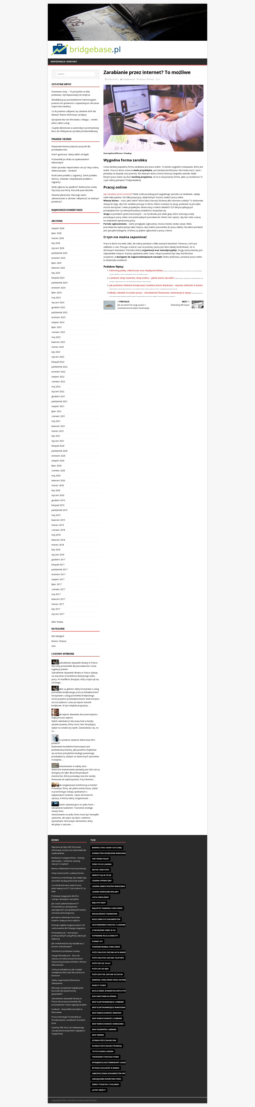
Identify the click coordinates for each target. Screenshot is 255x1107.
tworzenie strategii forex (105, 1057)
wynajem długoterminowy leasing (109, 1062)
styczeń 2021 (58, 440)
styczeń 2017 (58, 614)
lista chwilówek (100, 897)
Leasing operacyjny (102, 880)
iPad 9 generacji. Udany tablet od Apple (70, 154)
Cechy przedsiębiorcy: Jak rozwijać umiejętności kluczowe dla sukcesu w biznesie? (68, 972)
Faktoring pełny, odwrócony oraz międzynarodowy (136, 270)
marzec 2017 (58, 604)
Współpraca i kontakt (64, 61)
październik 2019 (59, 510)
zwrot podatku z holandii (105, 1084)
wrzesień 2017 (58, 574)
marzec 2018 (58, 544)
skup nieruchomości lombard (107, 1018)
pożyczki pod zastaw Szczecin (107, 974)
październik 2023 (59, 312)
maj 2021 (56, 421)
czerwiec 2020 (58, 470)
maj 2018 (56, 534)
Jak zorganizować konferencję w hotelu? (78, 785)
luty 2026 (56, 243)
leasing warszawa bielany (105, 892)
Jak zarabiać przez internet (117, 194)
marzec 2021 (58, 431)
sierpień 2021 (58, 406)
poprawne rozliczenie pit (105, 935)
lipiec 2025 (57, 262)
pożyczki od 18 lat (101, 963)
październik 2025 (59, 253)
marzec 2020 (58, 485)
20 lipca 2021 (112, 79)
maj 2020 (56, 475)
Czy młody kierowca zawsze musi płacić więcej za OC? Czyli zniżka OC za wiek (69, 888)
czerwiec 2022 (58, 381)
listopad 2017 (58, 564)
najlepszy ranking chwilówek (107, 908)
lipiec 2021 (57, 411)
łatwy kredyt (99, 1090)
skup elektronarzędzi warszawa (108, 1007)
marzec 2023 (58, 346)
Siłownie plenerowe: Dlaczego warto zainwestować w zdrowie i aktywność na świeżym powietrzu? (75, 198)
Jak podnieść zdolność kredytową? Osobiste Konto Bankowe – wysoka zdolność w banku (156, 285)
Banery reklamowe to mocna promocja (69, 868)
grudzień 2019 (58, 500)
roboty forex (99, 985)
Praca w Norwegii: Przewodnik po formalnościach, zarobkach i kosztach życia (68, 1019)
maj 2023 (56, 337)
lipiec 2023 (57, 327)
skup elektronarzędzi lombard (108, 1002)
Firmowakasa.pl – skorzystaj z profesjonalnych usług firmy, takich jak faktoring (69, 935)
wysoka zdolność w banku (105, 1068)
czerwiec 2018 (58, 529)
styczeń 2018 (58, 554)
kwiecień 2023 (58, 342)
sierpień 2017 (58, 579)
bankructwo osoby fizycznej (107, 847)
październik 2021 (59, 401)
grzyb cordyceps (100, 869)
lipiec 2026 (57, 233)
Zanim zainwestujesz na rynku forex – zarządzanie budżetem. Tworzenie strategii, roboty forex (73, 807)
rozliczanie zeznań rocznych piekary (111, 991)
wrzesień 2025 (58, 257)
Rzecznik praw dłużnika (104, 996)
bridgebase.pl (128, 79)
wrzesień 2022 (58, 371)
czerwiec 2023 (58, 332)
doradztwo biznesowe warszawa (109, 853)
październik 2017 (59, 569)
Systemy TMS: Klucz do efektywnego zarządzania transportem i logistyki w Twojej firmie (68, 1030)
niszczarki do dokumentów (106, 919)
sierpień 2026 (58, 228)
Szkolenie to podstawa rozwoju (66, 951)
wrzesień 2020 (58, 455)
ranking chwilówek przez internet (110, 980)
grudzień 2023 (58, 307)
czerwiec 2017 (58, 589)
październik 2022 (59, 366)
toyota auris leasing (102, 1051)
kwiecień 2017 (58, 599)
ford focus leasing (102, 864)
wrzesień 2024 (58, 287)
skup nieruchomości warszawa (108, 1024)
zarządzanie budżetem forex (106, 1079)
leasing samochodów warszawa (108, 886)
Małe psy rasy (99, 902)
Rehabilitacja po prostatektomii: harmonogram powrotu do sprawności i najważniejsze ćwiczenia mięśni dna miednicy (75, 103)
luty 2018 (56, 549)
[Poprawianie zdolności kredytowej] (127, 38)
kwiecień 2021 (58, 426)
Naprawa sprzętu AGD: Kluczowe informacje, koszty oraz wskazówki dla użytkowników (69, 850)
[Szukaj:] (75, 74)
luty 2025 (56, 272)
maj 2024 (56, 297)
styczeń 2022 (58, 391)
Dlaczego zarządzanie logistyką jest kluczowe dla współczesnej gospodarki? (67, 990)
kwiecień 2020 (58, 480)
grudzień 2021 (58, 396)
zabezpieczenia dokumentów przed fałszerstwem (117, 1073)
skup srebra (98, 1035)
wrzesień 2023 (58, 317)
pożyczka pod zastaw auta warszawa (111, 952)
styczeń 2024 (58, 302)
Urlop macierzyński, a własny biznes (68, 873)
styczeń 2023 (58, 356)
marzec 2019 (58, 525)
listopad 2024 (58, 277)
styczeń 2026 (58, 248)
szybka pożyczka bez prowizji (107, 1046)
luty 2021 (56, 435)
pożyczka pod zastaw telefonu (108, 958)
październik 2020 (59, 450)
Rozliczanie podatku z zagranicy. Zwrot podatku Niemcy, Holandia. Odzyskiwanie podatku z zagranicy (74, 178)
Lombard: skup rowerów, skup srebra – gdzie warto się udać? (141, 277)
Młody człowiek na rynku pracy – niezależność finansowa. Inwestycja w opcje (150, 292)
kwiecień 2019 (58, 520)
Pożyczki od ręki (100, 969)
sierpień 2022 (58, 376)
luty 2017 (56, 609)
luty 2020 (56, 490)
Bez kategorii (58, 636)
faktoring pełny (100, 858)
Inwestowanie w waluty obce (72, 766)
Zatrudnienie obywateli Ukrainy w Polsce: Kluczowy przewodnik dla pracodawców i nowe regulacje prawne (75, 666)
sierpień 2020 (58, 460)
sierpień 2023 (58, 322)
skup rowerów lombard (104, 1029)
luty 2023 (56, 351)
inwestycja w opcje (101, 875)
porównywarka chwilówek (106, 947)
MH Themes (92, 1100)
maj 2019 (56, 515)
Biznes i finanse (147, 79)
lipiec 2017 (57, 584)
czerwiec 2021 (58, 416)
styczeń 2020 (58, 495)
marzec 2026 (58, 238)
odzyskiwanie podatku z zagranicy (110, 925)
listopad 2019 (58, 505)
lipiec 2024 (57, 292)
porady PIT (97, 941)
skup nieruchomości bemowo (107, 1013)
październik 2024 (59, 282)
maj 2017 (56, 594)
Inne (54, 646)
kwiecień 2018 (58, 539)
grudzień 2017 (58, 559)
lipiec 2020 (57, 465)
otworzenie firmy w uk (104, 930)
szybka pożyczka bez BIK (104, 1040)
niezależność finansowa (104, 914)
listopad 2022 (58, 361)
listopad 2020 (58, 445)
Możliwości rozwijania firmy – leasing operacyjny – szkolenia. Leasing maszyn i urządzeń (68, 860)
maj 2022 (56, 386)
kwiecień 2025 (58, 267)
